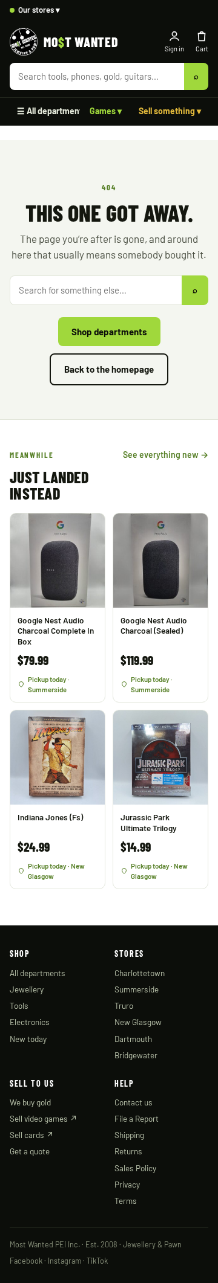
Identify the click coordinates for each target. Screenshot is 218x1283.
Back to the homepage (109, 369)
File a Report (136, 1118)
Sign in (174, 49)
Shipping (129, 1135)
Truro (123, 1005)
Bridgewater (135, 1055)
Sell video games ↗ (44, 1118)
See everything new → (165, 454)
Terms (125, 1200)
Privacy (127, 1184)
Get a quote (30, 1151)
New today (28, 1039)
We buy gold (30, 1102)
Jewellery (27, 989)
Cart (202, 49)
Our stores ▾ (39, 9)
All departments (37, 973)
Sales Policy (135, 1168)
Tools (19, 1005)
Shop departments (109, 331)
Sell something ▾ (170, 111)
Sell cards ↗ (32, 1135)
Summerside (136, 989)
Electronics (30, 1022)
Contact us (133, 1102)
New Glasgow (138, 1022)
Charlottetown (139, 973)
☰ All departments (52, 111)
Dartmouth (133, 1039)
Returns (128, 1151)
